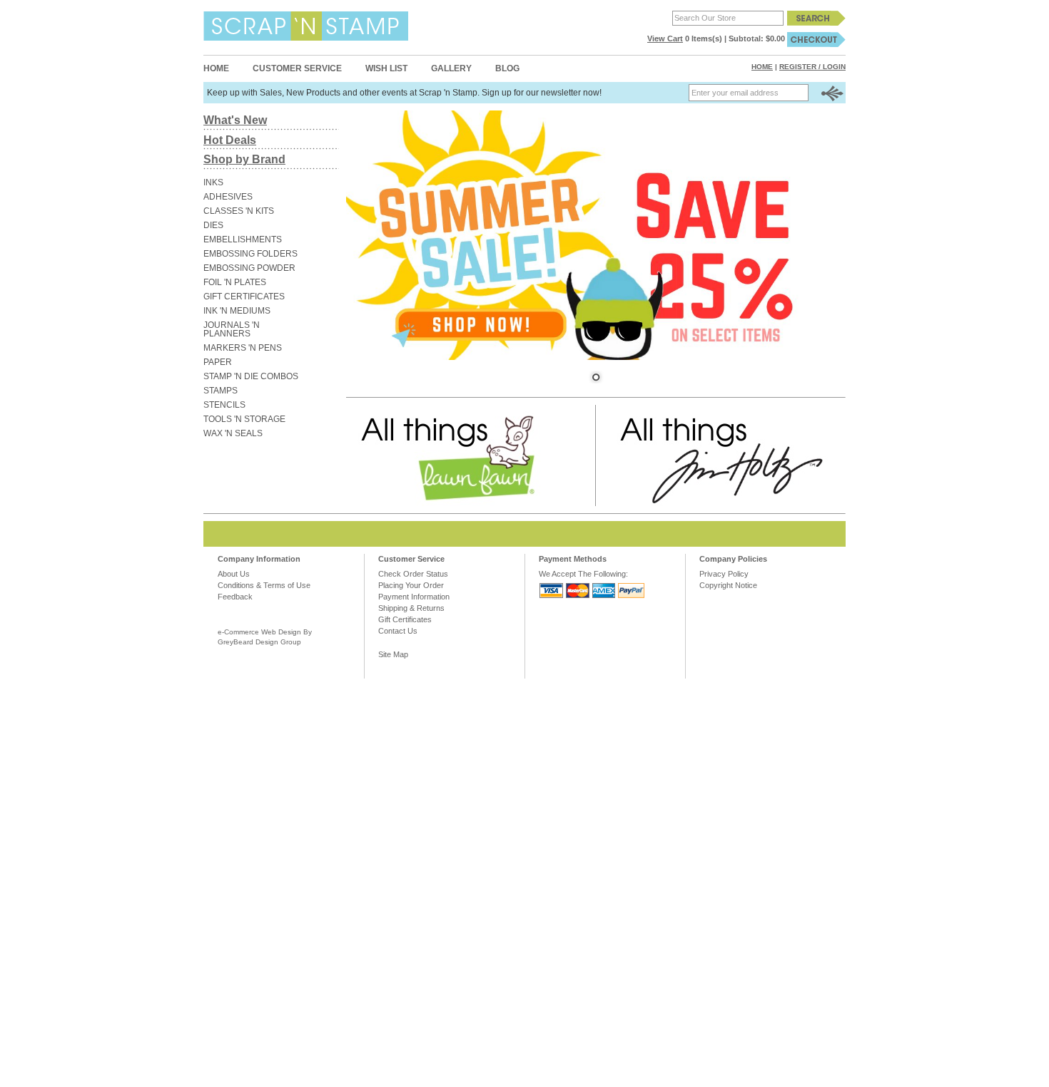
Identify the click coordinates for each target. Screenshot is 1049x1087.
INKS (213, 182)
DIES (213, 225)
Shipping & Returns (411, 608)
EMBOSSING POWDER (249, 268)
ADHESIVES (228, 197)
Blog (507, 68)
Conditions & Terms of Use (264, 585)
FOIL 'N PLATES (234, 282)
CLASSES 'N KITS (238, 211)
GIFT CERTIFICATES (244, 297)
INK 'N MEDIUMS (236, 311)
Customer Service (297, 68)
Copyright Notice (728, 585)
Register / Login (812, 67)
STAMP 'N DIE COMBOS (250, 376)
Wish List (386, 68)
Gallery (451, 68)
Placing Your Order (411, 585)
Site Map (393, 654)
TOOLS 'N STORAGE (244, 419)
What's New (235, 120)
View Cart (665, 38)
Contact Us (397, 631)
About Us (234, 574)
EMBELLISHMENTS (242, 239)
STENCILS (224, 405)
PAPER (217, 362)
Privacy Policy (724, 574)
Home (216, 68)
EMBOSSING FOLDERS (250, 254)
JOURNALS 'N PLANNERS (231, 329)
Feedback (235, 596)
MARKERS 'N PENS (242, 348)
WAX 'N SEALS (233, 433)
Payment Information (414, 596)
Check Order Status (413, 574)
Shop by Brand (244, 159)
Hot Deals (229, 140)
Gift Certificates (405, 619)
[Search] (816, 18)
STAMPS (220, 391)
